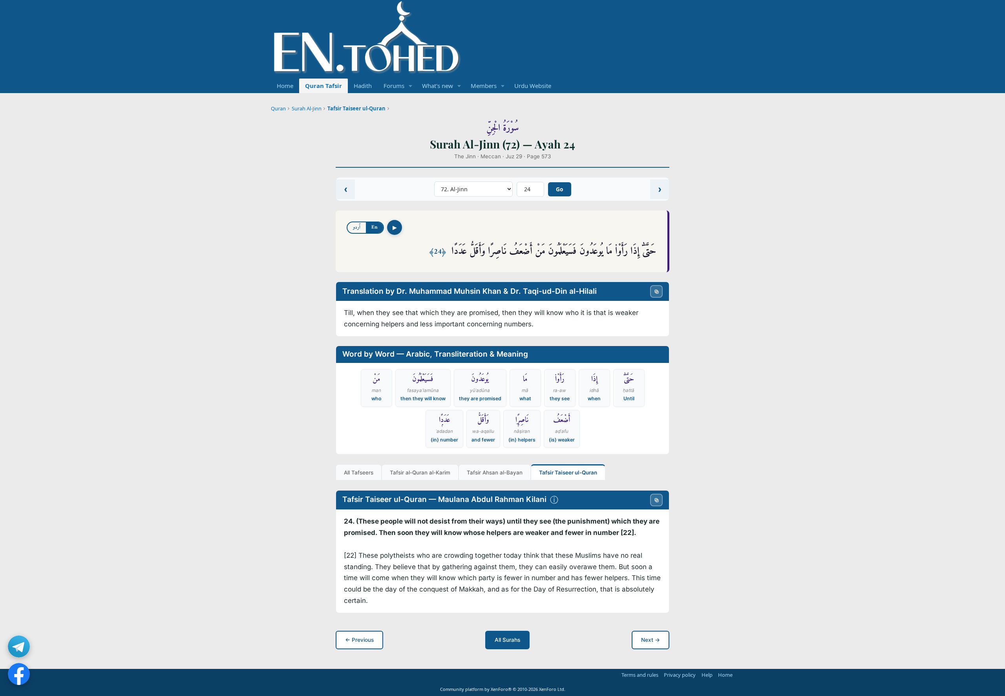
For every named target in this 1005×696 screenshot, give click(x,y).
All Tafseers (358, 472)
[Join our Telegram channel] (19, 647)
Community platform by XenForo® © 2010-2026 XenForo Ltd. (502, 689)
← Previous (359, 640)
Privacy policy (680, 674)
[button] (410, 86)
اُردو (356, 227)
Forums (394, 86)
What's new (437, 86)
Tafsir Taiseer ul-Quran (356, 108)
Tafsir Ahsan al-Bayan (495, 472)
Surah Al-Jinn (307, 108)
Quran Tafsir (323, 86)
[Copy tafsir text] (656, 500)
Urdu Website (532, 86)
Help (707, 674)
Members (484, 86)
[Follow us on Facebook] (19, 674)
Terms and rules (639, 674)
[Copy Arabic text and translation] (656, 291)
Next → (650, 640)
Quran (278, 108)
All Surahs (507, 640)
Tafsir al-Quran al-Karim (420, 472)
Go (559, 189)
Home (285, 86)
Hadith (363, 86)
